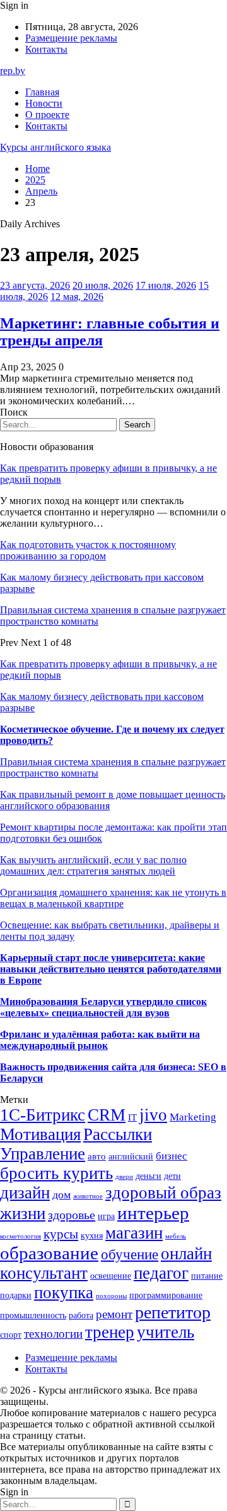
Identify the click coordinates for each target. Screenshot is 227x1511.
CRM (106, 1114)
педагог (161, 1273)
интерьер (153, 1213)
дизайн (25, 1192)
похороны (111, 1296)
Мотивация (40, 1134)
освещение (110, 1276)
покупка (63, 1292)
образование (49, 1253)
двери (124, 1176)
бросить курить (56, 1173)
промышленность (33, 1315)
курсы (61, 1234)
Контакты (46, 49)
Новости (43, 103)
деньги (148, 1176)
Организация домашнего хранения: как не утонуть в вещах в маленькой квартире (113, 898)
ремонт (114, 1314)
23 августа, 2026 (35, 285)
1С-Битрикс (42, 1114)
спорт (10, 1335)
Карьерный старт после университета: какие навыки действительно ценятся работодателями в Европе (110, 969)
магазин (134, 1232)
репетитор (173, 1312)
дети (172, 1176)
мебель (175, 1236)
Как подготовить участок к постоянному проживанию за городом (88, 550)
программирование (165, 1295)
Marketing (193, 1117)
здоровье (71, 1215)
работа (81, 1315)
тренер (109, 1332)
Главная (42, 92)
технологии (53, 1333)
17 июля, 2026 (166, 285)
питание (207, 1276)
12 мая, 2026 (76, 296)
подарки (16, 1295)
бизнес (171, 1156)
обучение (129, 1254)
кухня (92, 1235)
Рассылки (117, 1134)
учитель (165, 1332)
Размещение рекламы (71, 38)
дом (61, 1194)
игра (106, 1216)
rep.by (12, 70)
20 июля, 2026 (103, 285)
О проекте (47, 114)
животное (88, 1196)
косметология (20, 1236)
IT (132, 1117)
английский (130, 1156)
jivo (153, 1114)
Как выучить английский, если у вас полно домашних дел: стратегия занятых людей (93, 865)
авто (97, 1156)
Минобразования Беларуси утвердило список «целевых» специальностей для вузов (103, 1007)
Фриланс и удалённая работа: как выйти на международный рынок (100, 1040)
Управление (42, 1153)
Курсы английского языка (55, 147)
